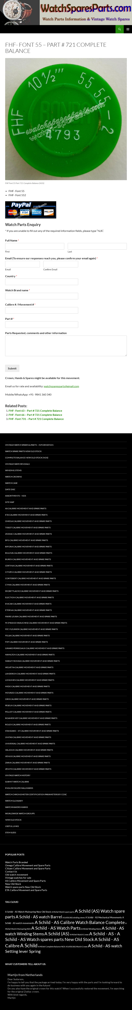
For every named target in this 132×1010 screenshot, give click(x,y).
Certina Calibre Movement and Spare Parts (29, 565)
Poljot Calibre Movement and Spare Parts (28, 711)
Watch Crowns (13, 476)
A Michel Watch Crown (79, 934)
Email (8, 269)
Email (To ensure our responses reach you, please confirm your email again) (51, 258)
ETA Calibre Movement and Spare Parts (26, 515)
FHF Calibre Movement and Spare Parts (26, 642)
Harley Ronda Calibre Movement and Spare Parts (32, 661)
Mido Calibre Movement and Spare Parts (27, 686)
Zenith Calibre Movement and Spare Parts (28, 769)
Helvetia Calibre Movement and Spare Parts (29, 667)
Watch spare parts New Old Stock (23, 451)
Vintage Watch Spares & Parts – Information (29, 445)
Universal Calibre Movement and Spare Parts (30, 743)
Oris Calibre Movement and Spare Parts (27, 699)
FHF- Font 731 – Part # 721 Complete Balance (36, 418)
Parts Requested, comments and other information (36, 333)
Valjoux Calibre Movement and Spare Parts (29, 750)
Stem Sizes (10, 832)
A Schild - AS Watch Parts (56, 927)
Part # (9, 318)
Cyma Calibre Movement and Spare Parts (27, 584)
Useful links (12, 826)
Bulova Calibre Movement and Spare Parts (28, 553)
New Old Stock (13, 820)
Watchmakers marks (16, 807)
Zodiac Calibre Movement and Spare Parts (28, 534)
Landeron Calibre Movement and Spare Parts (30, 673)
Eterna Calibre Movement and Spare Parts (28, 610)
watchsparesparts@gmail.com (61, 386)
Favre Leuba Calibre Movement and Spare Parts (31, 616)
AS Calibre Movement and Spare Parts (25, 508)
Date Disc (10, 489)
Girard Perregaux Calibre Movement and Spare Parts (34, 648)
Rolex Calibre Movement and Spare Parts (28, 724)
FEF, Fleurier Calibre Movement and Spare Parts (31, 629)
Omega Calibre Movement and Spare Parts (28, 521)
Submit (12, 368)
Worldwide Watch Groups (20, 813)
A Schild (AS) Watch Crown (76, 946)
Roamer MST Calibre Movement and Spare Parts (31, 718)
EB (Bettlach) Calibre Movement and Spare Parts (31, 591)
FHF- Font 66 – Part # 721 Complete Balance (35, 414)
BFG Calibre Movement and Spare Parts (26, 540)
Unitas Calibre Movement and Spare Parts (28, 737)
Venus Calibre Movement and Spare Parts (28, 756)
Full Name (12, 240)
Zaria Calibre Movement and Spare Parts (27, 762)
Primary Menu (128, 29)
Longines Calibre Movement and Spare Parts (29, 680)
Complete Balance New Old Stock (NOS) (26, 457)
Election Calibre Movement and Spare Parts (29, 597)
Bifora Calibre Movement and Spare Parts (28, 546)
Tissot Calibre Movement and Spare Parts (28, 527)
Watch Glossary (14, 800)
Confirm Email (50, 269)
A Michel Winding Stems (91, 929)
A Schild (28, 945)
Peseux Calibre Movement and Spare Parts (28, 705)
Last (70, 251)
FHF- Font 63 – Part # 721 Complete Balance (35, 410)
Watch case (11, 483)
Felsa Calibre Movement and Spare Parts (27, 635)
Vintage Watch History (17, 775)
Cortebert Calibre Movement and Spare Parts (30, 578)
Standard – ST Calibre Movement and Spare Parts (32, 731)
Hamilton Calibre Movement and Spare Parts (29, 654)
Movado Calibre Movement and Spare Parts (29, 692)
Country (11, 276)
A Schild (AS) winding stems (74, 917)
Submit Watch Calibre (17, 781)
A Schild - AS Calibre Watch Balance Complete (80, 922)
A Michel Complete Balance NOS (51, 946)
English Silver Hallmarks (19, 788)
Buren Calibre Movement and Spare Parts (28, 559)
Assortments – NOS (15, 495)
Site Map (9, 502)
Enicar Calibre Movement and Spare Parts (28, 603)
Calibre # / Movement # (20, 304)
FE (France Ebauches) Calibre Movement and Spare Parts (36, 623)
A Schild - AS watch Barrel (39, 916)
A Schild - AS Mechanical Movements (103, 917)
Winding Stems (13, 470)
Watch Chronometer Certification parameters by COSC (36, 794)
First (7, 251)
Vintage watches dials (17, 464)
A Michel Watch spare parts (63, 912)
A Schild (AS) (56, 933)
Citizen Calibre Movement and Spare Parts (28, 572)
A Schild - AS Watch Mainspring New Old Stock (28, 912)
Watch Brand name (17, 290)
